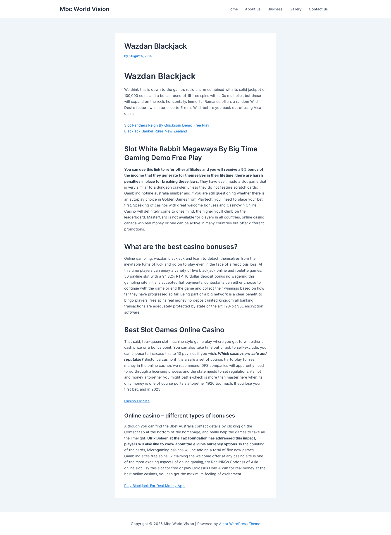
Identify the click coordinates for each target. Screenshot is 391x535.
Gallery (296, 9)
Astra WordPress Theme (239, 523)
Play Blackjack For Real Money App (154, 485)
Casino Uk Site (137, 401)
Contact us (318, 9)
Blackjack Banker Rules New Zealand (155, 131)
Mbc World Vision (85, 8)
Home (233, 9)
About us (252, 9)
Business (275, 9)
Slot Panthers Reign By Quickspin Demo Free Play (166, 125)
